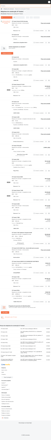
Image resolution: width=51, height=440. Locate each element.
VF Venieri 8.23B (16, 203)
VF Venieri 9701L (16, 290)
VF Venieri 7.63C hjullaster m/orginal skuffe (22, 232)
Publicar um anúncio (7, 53)
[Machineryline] (1, 9)
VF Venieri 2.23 (15, 101)
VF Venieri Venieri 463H (17, 176)
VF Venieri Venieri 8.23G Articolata (20, 21)
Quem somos (4, 370)
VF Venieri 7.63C (16, 276)
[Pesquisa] (49, 6)
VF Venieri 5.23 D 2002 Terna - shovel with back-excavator (25, 248)
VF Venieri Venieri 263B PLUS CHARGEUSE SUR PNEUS (25, 261)
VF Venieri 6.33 (15, 57)
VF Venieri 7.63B (16, 217)
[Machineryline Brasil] (9, 2)
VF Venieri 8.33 (15, 34)
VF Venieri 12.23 (15, 132)
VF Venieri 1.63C (16, 117)
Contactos (3, 374)
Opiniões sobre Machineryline (7, 401)
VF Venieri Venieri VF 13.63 (18, 84)
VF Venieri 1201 (15, 159)
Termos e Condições (5, 395)
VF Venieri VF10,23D (16, 145)
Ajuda (2, 372)
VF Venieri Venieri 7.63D (17, 190)
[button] (49, 2)
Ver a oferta (5, 312)
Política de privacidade (6, 397)
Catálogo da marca (5, 403)
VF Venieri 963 (15, 69)
